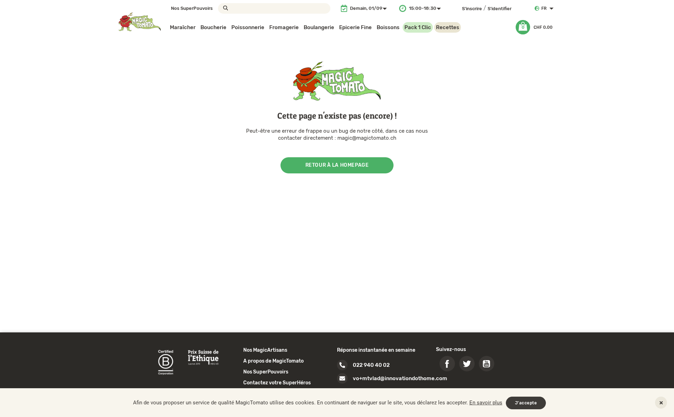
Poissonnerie (247, 27)
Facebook (447, 363)
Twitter (467, 363)
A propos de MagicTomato (273, 361)
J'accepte (526, 403)
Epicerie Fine (355, 27)
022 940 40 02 (371, 365)
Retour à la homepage (337, 165)
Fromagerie (284, 27)
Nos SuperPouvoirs (192, 8)
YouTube (486, 363)
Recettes (447, 27)
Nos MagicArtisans (265, 350)
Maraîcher (183, 27)
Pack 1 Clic (417, 27)
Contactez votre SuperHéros (277, 383)
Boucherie (213, 27)
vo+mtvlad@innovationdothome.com (400, 378)
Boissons (388, 27)
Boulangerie (319, 27)
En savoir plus (485, 402)
